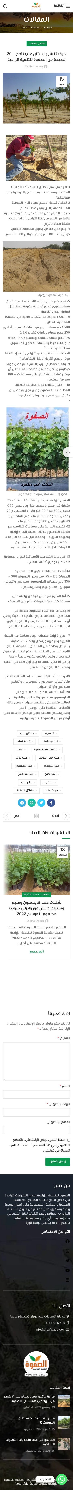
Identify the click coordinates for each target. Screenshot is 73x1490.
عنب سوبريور (51, 766)
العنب (24, 28)
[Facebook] (67, 1243)
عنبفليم (48, 782)
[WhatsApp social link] (32, 803)
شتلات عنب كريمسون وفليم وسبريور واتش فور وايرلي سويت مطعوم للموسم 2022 (36, 908)
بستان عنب (27, 733)
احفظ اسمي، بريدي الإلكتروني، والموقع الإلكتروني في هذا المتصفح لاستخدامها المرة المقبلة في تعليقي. (40, 1145)
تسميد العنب (50, 741)
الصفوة (49, 733)
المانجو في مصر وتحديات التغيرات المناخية (30, 1442)
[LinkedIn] (67, 1281)
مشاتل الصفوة (25, 790)
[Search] (5, 6)
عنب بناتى (21, 758)
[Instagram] (67, 1252)
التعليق (64, 1038)
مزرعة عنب (52, 790)
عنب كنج (50, 774)
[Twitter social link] (41, 803)
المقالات (35, 28)
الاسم (65, 1086)
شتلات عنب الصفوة (45, 750)
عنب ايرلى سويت (49, 758)
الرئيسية (48, 28)
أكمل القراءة (37, 952)
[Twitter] (67, 1262)
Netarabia (22, 1484)
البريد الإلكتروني (58, 1104)
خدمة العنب (23, 741)
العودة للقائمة (36, 816)
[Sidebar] (68, 452)
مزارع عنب (26, 782)
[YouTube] (67, 1272)
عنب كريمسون (23, 766)
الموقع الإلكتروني (58, 1122)
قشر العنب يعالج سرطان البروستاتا (36, 1420)
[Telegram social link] (22, 803)
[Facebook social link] (51, 803)
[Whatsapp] (61, 1479)
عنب (20, 750)
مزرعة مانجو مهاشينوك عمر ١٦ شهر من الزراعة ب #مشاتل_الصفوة (29, 1399)
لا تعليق (28, 1407)
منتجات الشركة (31, 895)
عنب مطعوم (25, 774)
